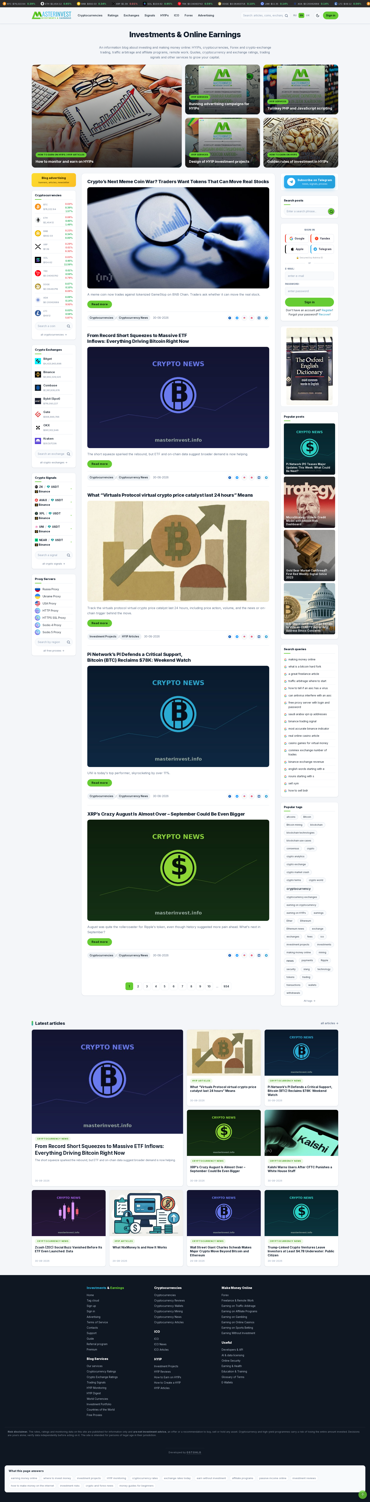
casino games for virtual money (308, 743)
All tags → (309, 1000)
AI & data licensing (233, 1355)
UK (308, 15)
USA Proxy (49, 603)
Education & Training (234, 1371)
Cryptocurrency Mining (168, 1311)
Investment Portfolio (99, 1404)
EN (301, 15)
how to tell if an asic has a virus (308, 688)
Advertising (206, 15)
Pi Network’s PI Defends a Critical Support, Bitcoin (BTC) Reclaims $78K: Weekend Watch (139, 657)
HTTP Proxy (50, 610)
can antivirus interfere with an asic (309, 695)
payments (307, 960)
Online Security (231, 1360)
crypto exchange (296, 864)
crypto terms (294, 880)
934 (226, 986)
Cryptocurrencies (90, 15)
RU (295, 15)
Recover (324, 314)
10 (209, 986)
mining (322, 952)
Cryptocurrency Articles (169, 1322)
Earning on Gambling (234, 1316)
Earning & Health (232, 1366)
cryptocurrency (299, 889)
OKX (46, 425)
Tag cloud (93, 1300)
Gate (46, 412)
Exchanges (131, 15)
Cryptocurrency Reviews (169, 1300)
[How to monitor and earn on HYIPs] (107, 116)
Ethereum (305, 920)
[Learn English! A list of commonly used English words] (309, 366)
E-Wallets (227, 1382)
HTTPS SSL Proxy (54, 617)
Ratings (113, 15)
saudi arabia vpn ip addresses (307, 714)
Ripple (324, 960)
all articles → (329, 1023)
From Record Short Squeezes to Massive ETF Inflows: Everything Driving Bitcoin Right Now (138, 338)
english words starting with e (306, 768)
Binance (49, 372)
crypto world (316, 880)
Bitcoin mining (294, 824)
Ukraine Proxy (52, 596)
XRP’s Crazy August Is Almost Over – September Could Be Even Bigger (166, 814)
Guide (90, 1338)
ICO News (160, 1344)
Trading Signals (96, 1382)
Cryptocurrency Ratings (101, 1371)
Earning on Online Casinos (238, 1322)
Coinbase (50, 385)
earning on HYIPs (296, 912)
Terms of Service (97, 1322)
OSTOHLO (194, 1452)
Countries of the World (101, 1409)
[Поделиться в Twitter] (237, 318)
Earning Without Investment (238, 1333)
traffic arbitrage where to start (307, 681)
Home (90, 1295)
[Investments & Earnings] (51, 15)
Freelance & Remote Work (238, 1300)
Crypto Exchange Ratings (102, 1377)
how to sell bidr (298, 790)
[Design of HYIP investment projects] (222, 143)
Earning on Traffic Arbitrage (239, 1305)
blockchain (316, 824)
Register (327, 310)
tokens (290, 977)
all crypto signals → (53, 563)
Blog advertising (54, 180)
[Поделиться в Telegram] (266, 318)
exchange (317, 928)
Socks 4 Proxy (52, 625)
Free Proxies (94, 1415)
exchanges (293, 936)
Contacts (92, 1327)
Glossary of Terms (233, 1377)
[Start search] (331, 211)
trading (306, 977)
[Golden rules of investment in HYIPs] (300, 143)
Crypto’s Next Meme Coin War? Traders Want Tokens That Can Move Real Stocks (178, 181)
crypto (310, 848)
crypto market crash (298, 872)
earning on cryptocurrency (301, 905)
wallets (312, 985)
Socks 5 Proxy (52, 632)
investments (324, 944)
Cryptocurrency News (133, 317)
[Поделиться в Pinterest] (251, 318)
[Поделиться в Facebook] (229, 318)
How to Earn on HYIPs (167, 1377)
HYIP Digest (94, 1393)
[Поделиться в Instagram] (244, 318)
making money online (301, 659)
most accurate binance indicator (308, 728)
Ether (289, 920)
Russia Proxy (51, 589)
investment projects (298, 944)
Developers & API (232, 1349)
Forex (189, 15)
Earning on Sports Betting (237, 1327)
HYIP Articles (130, 636)
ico (322, 936)
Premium (92, 1349)
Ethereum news (295, 928)
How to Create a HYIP (167, 1382)
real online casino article (303, 735)
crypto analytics (295, 856)
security (291, 969)
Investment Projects (103, 636)
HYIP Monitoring (96, 1387)
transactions (293, 985)
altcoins (291, 816)
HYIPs (164, 15)
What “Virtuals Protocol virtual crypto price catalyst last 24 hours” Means (170, 495)
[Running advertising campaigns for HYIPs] (222, 89)
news (290, 961)
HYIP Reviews (162, 1371)
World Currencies (97, 1398)
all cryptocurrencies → (54, 334)
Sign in (330, 15)
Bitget (47, 359)
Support (92, 1333)
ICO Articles (161, 1349)
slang (307, 969)
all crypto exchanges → (53, 462)
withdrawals (293, 992)
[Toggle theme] (317, 15)
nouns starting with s (301, 776)
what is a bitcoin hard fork (304, 666)
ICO (176, 15)
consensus (293, 848)
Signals (150, 15)
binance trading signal (302, 721)
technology (324, 969)
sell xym (293, 783)
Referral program (97, 1344)
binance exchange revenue (306, 761)
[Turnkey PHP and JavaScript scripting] (300, 89)
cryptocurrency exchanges (302, 897)
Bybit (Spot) (51, 398)
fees (310, 936)
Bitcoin (307, 816)
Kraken (48, 438)
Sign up (91, 1305)
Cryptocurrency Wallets (168, 1305)
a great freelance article (303, 673)
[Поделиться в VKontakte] (259, 318)
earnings (319, 912)
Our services (95, 1366)
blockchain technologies (300, 832)
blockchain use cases (299, 840)
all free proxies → (53, 650)
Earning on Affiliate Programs (239, 1311)
